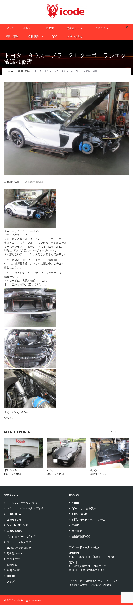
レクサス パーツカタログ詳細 (25, 508)
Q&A (54, 36)
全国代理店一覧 (81, 536)
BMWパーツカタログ (19, 548)
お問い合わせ (75, 36)
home (9, 28)
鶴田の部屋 (12, 36)
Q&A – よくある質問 (84, 508)
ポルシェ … (54, 470)
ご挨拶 (75, 525)
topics (11, 576)
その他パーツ (74, 28)
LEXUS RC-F (14, 519)
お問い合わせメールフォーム (88, 519)
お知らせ (12, 564)
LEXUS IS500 (15, 531)
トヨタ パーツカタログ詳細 (23, 503)
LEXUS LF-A (14, 514)
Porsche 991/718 (17, 525)
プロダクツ (101, 28)
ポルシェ (28, 28)
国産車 (50, 28)
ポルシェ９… (11, 470)
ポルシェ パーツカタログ (21, 536)
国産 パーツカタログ (19, 542)
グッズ (11, 581)
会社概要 (33, 36)
